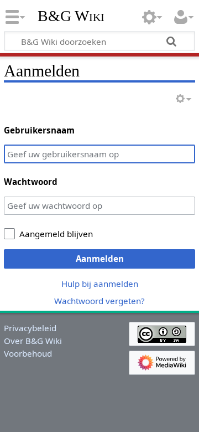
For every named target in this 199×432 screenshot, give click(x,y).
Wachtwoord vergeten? (99, 300)
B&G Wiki (71, 16)
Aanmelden (100, 258)
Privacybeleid (30, 327)
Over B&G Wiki (33, 340)
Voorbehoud (28, 353)
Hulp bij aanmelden (99, 283)
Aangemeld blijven (56, 233)
